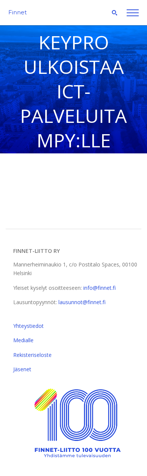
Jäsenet (22, 369)
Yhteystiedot (28, 325)
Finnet (17, 12)
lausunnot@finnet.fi (82, 302)
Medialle (23, 340)
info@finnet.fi (99, 287)
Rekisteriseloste (32, 354)
